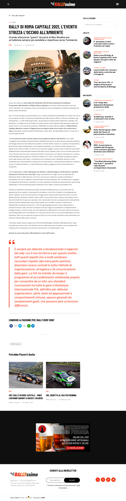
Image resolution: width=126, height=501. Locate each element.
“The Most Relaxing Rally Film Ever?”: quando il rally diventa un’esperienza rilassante (105, 164)
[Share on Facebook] (11, 326)
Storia (96, 80)
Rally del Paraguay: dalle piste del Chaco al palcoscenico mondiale (105, 132)
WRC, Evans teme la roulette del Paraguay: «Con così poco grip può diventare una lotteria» (104, 148)
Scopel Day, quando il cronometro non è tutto (104, 118)
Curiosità (97, 114)
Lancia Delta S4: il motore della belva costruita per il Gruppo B (105, 72)
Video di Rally (107, 159)
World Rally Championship (103, 38)
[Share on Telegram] (33, 326)
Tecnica (103, 67)
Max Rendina (15, 344)
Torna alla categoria (18, 15)
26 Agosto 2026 (99, 171)
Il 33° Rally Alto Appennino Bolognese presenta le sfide (103, 105)
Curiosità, (98, 38)
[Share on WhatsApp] (29, 326)
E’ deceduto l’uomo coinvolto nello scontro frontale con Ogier (104, 44)
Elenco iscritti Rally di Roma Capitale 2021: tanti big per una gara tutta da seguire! (105, 58)
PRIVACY (113, 497)
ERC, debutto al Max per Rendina (61, 395)
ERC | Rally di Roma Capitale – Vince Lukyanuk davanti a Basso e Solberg (26, 397)
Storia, (97, 67)
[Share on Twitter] (20, 326)
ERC (10, 45)
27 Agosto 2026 (99, 110)
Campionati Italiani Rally (103, 100)
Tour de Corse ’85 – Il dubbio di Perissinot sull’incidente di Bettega (105, 84)
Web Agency (37, 497)
